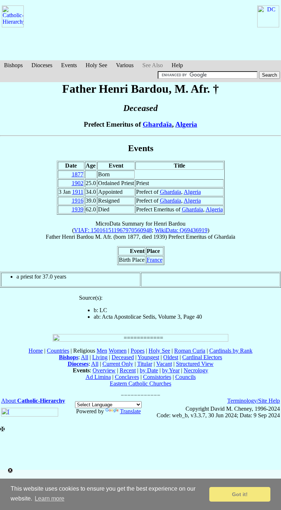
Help (177, 65)
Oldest (170, 357)
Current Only (117, 364)
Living (100, 357)
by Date (149, 370)
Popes (138, 351)
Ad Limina (98, 377)
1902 (77, 183)
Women (118, 351)
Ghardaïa (157, 124)
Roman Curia (189, 351)
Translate (130, 411)
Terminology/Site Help (253, 401)
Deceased (123, 357)
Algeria (186, 124)
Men (102, 351)
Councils (185, 377)
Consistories (157, 377)
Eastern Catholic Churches (140, 383)
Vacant (164, 364)
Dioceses (41, 65)
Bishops (13, 65)
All (84, 357)
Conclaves (127, 377)
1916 (77, 201)
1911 (77, 192)
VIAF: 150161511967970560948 (113, 230)
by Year (171, 370)
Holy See (96, 65)
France (154, 260)
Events (69, 65)
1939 (77, 209)
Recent (128, 370)
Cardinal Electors (202, 357)
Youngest (148, 357)
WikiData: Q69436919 (181, 230)
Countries (58, 351)
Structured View (195, 364)
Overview (104, 370)
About (33, 401)
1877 (77, 174)
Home (36, 351)
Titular (144, 364)
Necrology (196, 370)
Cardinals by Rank (230, 351)
